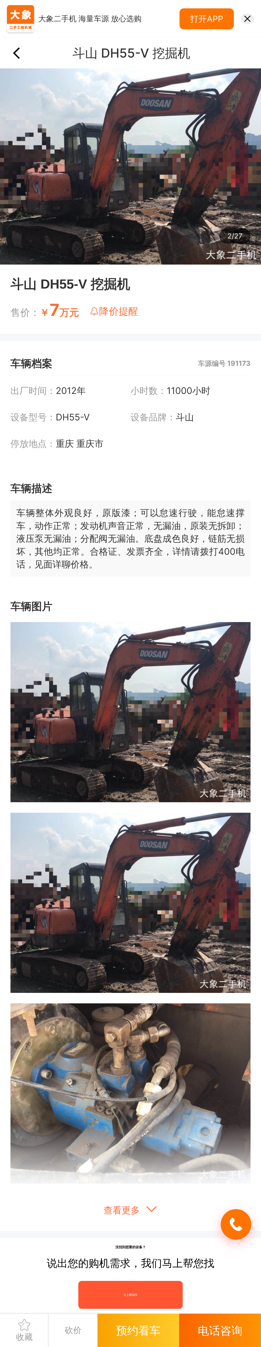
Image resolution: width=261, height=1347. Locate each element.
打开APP (206, 19)
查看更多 (123, 1210)
